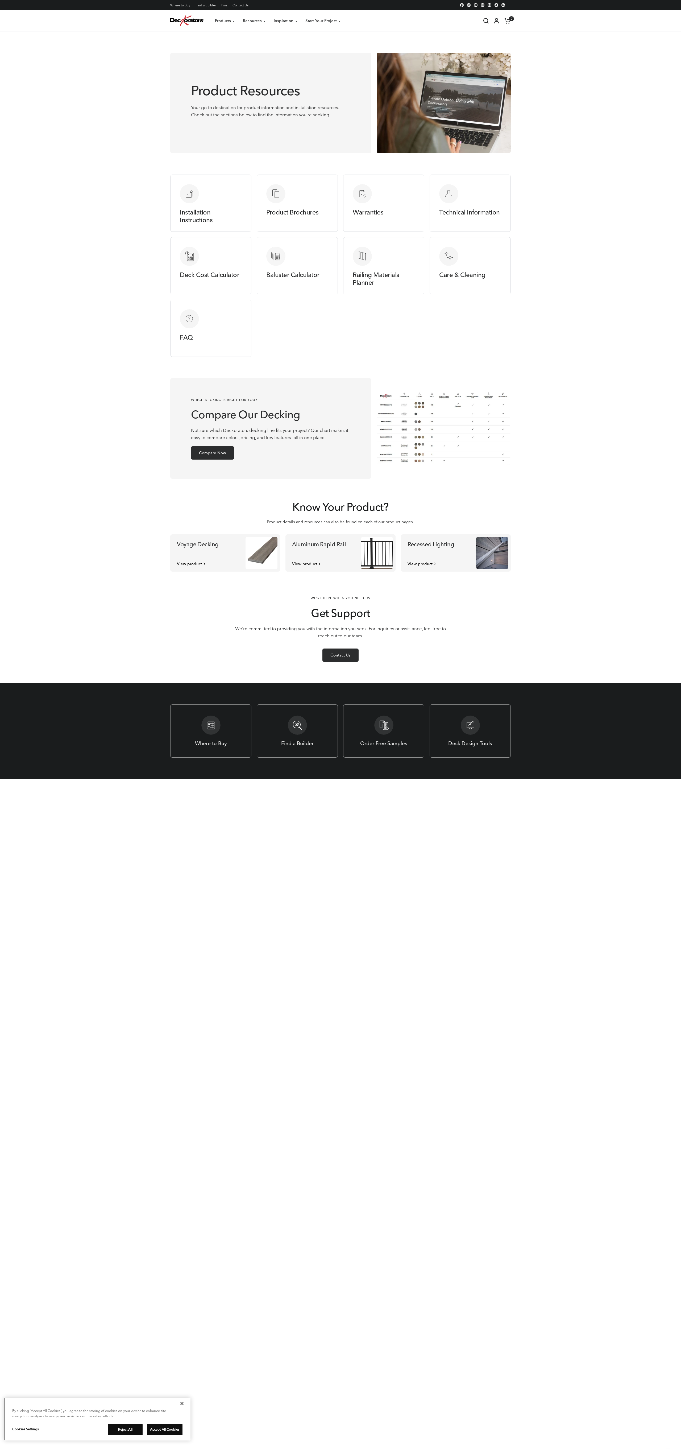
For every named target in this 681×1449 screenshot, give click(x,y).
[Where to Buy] (211, 731)
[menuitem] (181, 5)
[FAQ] (211, 328)
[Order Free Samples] (383, 731)
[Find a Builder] (297, 731)
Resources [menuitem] (252, 20)
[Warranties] (383, 203)
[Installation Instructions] (211, 203)
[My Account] (496, 20)
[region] (97, 1419)
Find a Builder (206, 5)
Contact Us (240, 5)
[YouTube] (475, 5)
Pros (224, 5)
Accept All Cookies (165, 1429)
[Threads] (482, 5)
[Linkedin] (503, 5)
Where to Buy (180, 5)
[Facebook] (461, 5)
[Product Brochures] (297, 203)
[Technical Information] (470, 203)
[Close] (182, 1403)
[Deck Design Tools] (470, 731)
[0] (506, 20)
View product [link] (189, 564)
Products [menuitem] (223, 20)
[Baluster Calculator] (297, 265)
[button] (212, 453)
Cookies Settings (25, 1429)
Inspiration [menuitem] (283, 20)
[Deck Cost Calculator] (211, 265)
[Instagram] (468, 5)
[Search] (486, 20)
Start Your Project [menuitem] (321, 20)
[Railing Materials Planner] (383, 265)
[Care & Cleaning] (470, 265)
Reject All (125, 1429)
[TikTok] (496, 5)
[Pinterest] (489, 5)
